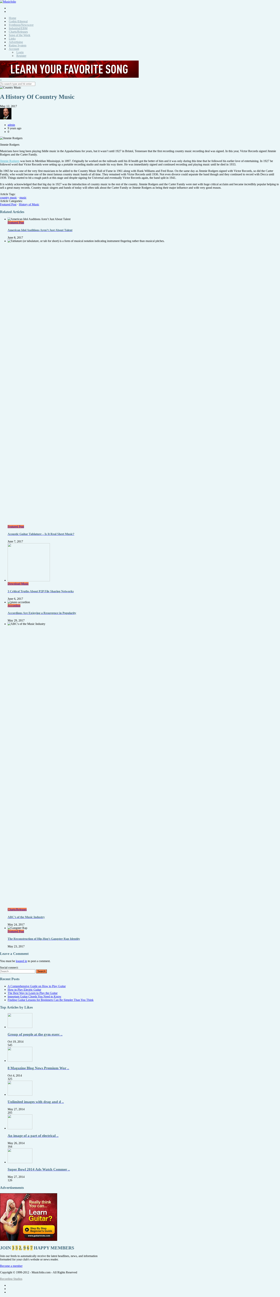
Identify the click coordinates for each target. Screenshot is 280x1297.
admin (11, 124)
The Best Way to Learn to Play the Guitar (33, 993)
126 (10, 1180)
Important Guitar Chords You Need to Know (34, 996)
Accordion (14, 605)
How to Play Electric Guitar (24, 989)
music (22, 197)
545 (10, 1045)
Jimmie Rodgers (9, 161)
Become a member (11, 1265)
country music (8, 197)
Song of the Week (19, 35)
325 (10, 1079)
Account (14, 48)
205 (10, 1112)
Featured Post (8, 204)
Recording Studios (11, 1278)
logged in (21, 961)
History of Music (29, 204)
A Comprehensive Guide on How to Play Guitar (37, 986)
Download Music (18, 583)
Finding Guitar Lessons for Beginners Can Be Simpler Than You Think (51, 1000)
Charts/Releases (17, 909)
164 (10, 1146)
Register (21, 55)
